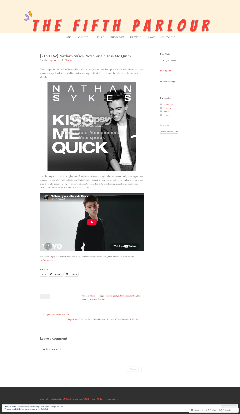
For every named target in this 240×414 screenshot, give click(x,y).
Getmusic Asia (49, 260)
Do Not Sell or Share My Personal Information (98, 398)
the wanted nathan (97, 299)
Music (100, 37)
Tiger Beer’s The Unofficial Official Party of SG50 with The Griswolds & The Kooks (105, 319)
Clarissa (68, 60)
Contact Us (168, 37)
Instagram (166, 70)
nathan (121, 295)
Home (68, 37)
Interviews (117, 37)
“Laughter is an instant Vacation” (56, 314)
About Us (83, 37)
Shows (151, 37)
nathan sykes (130, 295)
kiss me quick (111, 295)
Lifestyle (135, 37)
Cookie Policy (45, 409)
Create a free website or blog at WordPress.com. (59, 398)
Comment (134, 369)
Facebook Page (167, 81)
